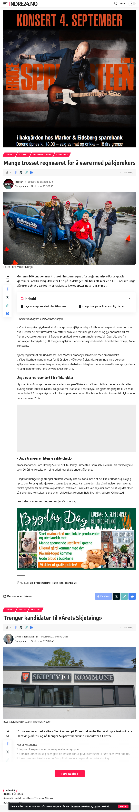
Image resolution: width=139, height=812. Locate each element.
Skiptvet (36, 610)
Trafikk (69, 582)
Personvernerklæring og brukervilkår (90, 806)
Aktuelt (9, 155)
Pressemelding (42, 582)
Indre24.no (23, 3)
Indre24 (19, 181)
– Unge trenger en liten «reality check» (103, 306)
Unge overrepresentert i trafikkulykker (45, 306)
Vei (75, 582)
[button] (123, 806)
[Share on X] (20, 172)
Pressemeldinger (42, 155)
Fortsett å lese (69, 773)
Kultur (22, 610)
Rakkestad (62, 155)
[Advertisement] (76, 428)
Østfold (23, 155)
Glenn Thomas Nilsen (26, 636)
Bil (31, 582)
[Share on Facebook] (15, 172)
